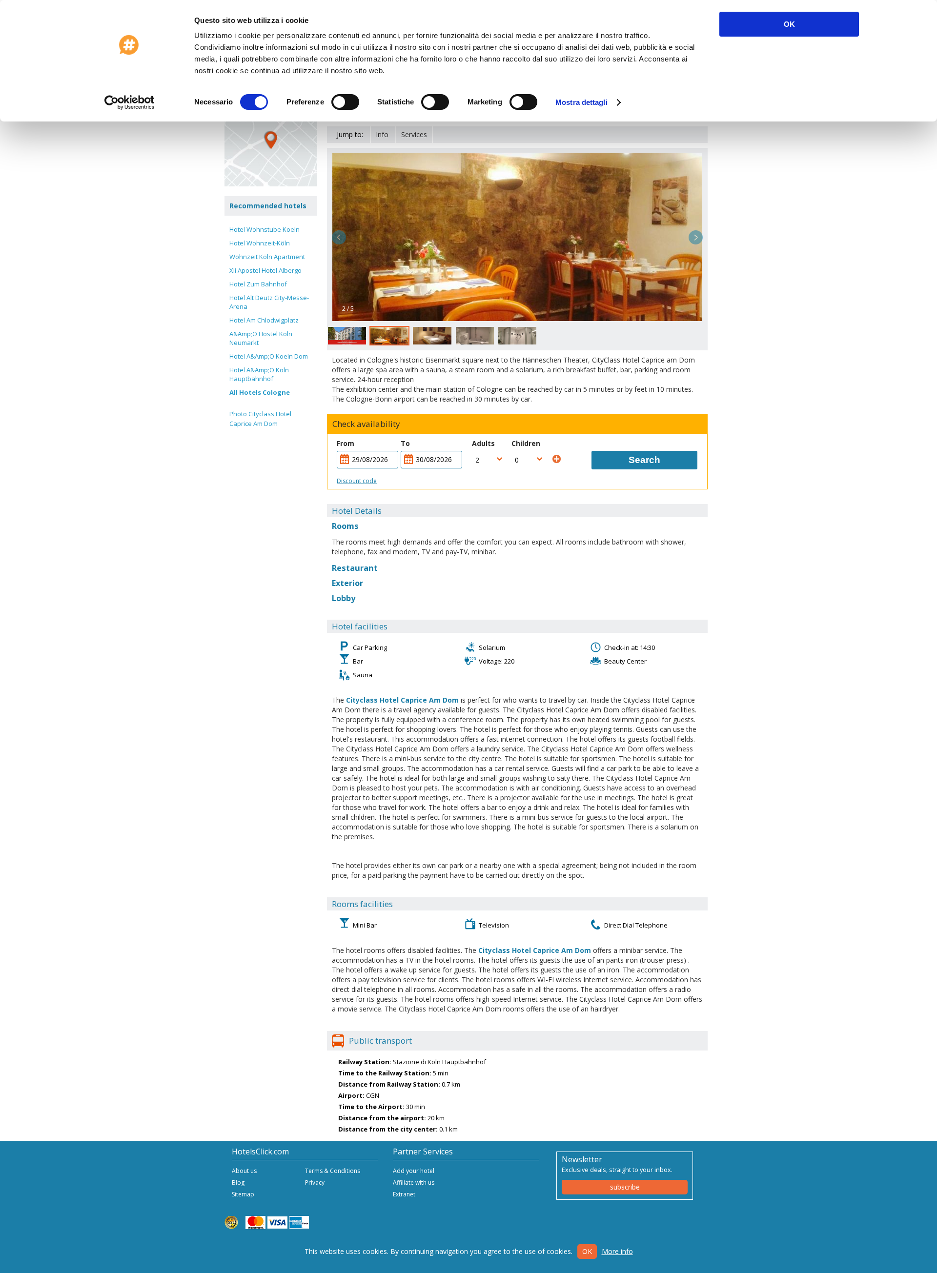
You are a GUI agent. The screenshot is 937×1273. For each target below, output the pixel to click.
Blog (238, 1182)
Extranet (404, 1194)
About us (244, 1171)
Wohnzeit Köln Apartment (267, 256)
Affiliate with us (413, 1182)
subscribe (625, 1187)
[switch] (345, 102)
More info (617, 1251)
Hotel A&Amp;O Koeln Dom (268, 356)
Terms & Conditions (332, 1171)
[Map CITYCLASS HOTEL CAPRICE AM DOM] (270, 140)
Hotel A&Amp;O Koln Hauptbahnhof (259, 374)
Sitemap (243, 1194)
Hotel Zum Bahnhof (258, 284)
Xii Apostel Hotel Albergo (265, 270)
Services (414, 134)
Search (644, 460)
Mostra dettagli (581, 102)
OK (789, 24)
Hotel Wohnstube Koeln (264, 229)
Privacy (315, 1182)
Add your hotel (413, 1171)
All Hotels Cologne (259, 392)
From (345, 443)
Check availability (366, 424)
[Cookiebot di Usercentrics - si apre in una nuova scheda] (129, 102)
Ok (587, 1251)
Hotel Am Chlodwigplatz (264, 320)
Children (525, 443)
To (405, 443)
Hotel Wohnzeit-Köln (259, 243)
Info (382, 134)
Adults (483, 443)
